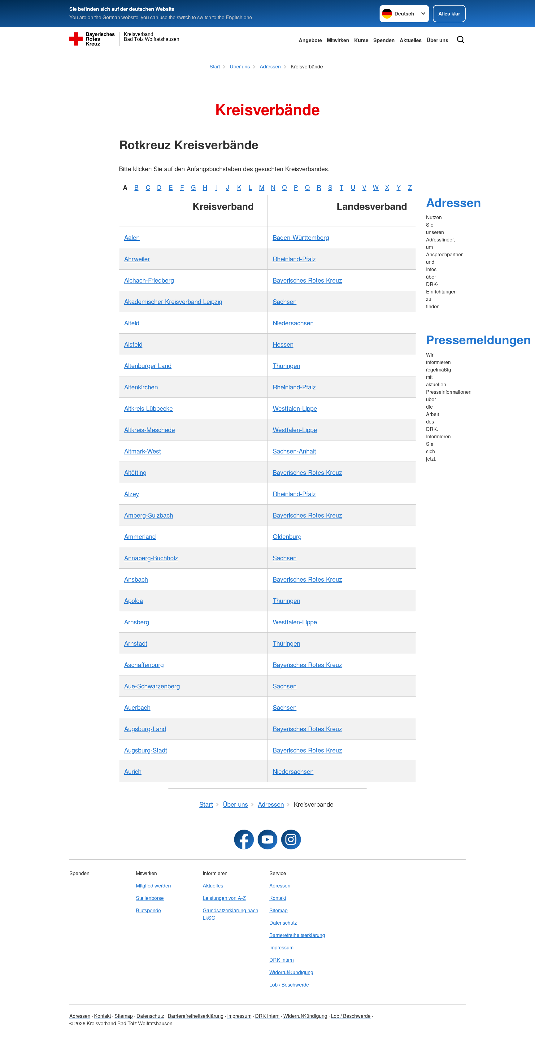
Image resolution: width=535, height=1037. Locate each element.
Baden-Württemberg (301, 237)
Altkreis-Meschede (149, 429)
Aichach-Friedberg (149, 280)
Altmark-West (142, 450)
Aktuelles (411, 40)
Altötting (135, 472)
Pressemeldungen (478, 339)
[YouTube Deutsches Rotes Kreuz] (267, 839)
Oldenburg (287, 536)
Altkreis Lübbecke (148, 408)
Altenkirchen (141, 386)
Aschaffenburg (144, 664)
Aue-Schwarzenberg (152, 685)
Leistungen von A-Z (224, 897)
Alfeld (131, 322)
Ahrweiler (137, 258)
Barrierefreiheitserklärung (297, 935)
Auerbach (137, 707)
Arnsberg (136, 621)
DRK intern (281, 959)
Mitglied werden (153, 885)
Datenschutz (283, 922)
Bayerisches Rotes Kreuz (307, 280)
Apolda (133, 600)
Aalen (132, 237)
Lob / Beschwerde (289, 984)
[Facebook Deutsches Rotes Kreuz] (244, 839)
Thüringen (286, 365)
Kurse (361, 40)
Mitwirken (338, 40)
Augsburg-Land (145, 728)
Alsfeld (133, 344)
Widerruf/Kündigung (291, 972)
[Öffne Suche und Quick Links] (461, 40)
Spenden (384, 40)
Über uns (437, 40)
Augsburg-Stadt (145, 749)
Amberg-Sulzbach (148, 514)
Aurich (132, 771)
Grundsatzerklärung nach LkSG (230, 914)
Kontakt (277, 897)
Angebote (310, 40)
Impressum (281, 947)
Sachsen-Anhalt (294, 450)
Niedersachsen (293, 322)
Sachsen (285, 301)
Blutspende (148, 910)
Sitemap (278, 910)
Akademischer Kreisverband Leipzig (173, 301)
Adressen (453, 202)
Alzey (131, 493)
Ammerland (140, 536)
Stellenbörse (150, 897)
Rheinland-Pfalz (294, 258)
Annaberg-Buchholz (151, 557)
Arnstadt (135, 643)
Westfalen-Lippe (295, 408)
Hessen (283, 344)
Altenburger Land (148, 365)
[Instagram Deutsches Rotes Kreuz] (291, 839)
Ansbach (136, 579)
